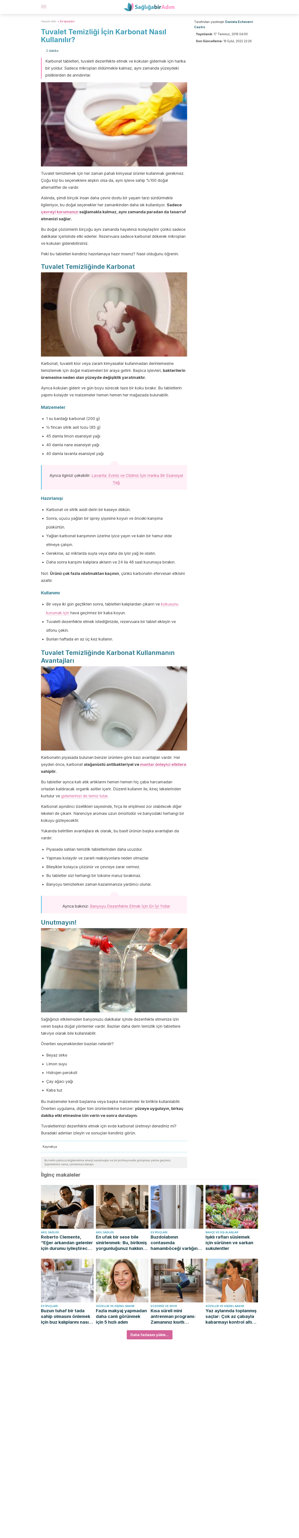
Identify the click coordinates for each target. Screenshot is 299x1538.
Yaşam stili (48, 21)
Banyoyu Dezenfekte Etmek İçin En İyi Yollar (130, 906)
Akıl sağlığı (50, 1232)
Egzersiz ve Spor (164, 1306)
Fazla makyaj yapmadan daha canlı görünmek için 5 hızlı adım (121, 1316)
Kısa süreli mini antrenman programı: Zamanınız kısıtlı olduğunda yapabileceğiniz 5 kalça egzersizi (176, 1316)
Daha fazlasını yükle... (149, 1335)
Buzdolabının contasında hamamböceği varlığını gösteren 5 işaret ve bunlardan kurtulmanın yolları (175, 1242)
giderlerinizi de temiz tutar (84, 796)
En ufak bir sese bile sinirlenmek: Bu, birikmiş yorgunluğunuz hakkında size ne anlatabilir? (122, 1242)
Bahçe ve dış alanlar (222, 1232)
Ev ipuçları (67, 21)
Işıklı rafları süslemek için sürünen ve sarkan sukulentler (229, 1242)
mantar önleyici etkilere (163, 764)
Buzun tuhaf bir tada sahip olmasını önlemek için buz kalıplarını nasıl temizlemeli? (65, 1316)
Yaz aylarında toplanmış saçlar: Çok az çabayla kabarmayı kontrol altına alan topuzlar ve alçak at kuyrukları (232, 1316)
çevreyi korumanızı (59, 212)
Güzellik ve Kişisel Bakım (115, 1306)
